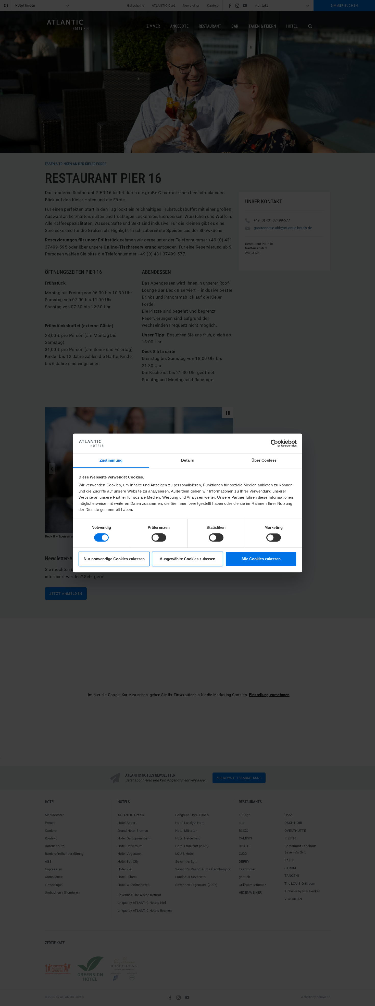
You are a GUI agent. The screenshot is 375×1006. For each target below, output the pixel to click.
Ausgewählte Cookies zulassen (187, 559)
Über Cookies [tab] (264, 460)
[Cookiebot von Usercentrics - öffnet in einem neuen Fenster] (274, 443)
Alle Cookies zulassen (261, 559)
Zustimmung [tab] (111, 460)
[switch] (159, 538)
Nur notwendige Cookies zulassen (114, 559)
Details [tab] (187, 460)
